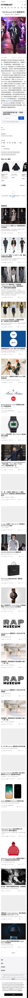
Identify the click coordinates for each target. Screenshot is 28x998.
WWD (2, 88)
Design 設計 (3, 667)
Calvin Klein (8, 101)
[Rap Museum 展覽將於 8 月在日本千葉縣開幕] (13, 623)
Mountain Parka (14, 175)
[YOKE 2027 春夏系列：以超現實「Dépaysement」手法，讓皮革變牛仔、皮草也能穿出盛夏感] (13, 275)
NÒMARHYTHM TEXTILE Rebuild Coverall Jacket (4, 177)
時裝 (2, 7)
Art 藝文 (2, 639)
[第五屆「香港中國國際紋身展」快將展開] (13, 877)
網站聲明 (3, 977)
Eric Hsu (3, 129)
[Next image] (24, 36)
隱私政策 (17, 121)
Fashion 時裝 (3, 57)
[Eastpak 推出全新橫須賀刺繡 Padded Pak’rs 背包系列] (13, 931)
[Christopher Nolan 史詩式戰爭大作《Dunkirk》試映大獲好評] (13, 819)
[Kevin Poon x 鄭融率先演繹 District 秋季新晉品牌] (13, 367)
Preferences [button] (20, 990)
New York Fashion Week (13, 152)
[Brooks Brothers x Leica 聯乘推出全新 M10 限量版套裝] (13, 395)
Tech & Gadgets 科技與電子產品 (7, 410)
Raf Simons (7, 149)
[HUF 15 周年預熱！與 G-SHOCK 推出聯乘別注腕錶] (13, 424)
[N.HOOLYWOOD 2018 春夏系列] (13, 542)
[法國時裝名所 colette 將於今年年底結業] (13, 339)
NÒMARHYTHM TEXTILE (4, 175)
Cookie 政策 (13, 977)
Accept (13, 994)
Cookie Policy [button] (11, 988)
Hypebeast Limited (7, 974)
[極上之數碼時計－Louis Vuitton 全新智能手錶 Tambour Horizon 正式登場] (13, 595)
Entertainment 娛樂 (4, 499)
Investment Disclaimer (20, 977)
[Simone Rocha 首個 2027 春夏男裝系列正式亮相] (13, 216)
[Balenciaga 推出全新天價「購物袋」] (13, 569)
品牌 (25, 7)
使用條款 (12, 121)
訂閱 (21, 118)
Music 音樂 (3, 530)
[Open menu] (25, 4)
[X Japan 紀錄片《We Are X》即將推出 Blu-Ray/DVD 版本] (13, 514)
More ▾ (13, 952)
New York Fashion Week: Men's (8, 154)
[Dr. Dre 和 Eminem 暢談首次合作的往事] (13, 736)
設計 (12, 7)
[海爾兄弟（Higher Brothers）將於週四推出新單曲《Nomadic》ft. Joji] (13, 903)
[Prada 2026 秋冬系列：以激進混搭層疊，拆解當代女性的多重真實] (13, 310)
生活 (18, 7)
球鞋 (5, 7)
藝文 (8, 7)
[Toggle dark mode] (22, 4)
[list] (13, 36)
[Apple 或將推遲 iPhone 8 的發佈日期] (13, 791)
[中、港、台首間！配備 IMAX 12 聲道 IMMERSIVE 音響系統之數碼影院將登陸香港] (13, 482)
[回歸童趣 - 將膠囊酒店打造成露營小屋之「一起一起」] (13, 652)
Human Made (14, 174)
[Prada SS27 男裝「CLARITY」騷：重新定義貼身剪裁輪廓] (13, 245)
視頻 (21, 7)
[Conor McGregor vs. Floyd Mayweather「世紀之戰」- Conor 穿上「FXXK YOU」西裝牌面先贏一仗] (13, 452)
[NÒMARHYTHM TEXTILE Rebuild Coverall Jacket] (5, 167)
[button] (25, 57)
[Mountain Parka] (16, 167)
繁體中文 (13, 979)
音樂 (15, 7)
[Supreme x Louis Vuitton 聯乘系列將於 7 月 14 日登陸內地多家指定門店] (13, 848)
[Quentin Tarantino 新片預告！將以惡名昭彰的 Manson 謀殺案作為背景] (13, 763)
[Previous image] (3, 36)
